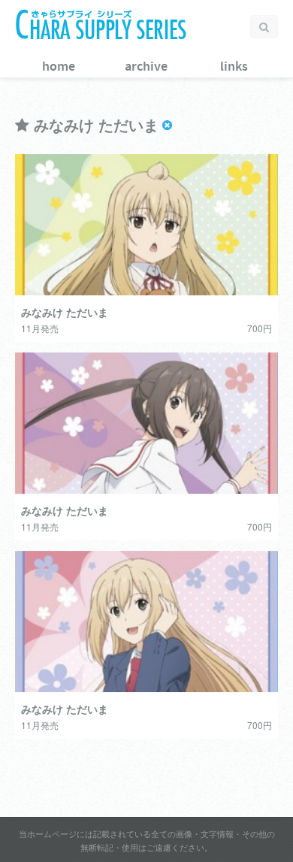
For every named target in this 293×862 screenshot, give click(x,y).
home (58, 67)
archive (146, 67)
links (234, 67)
